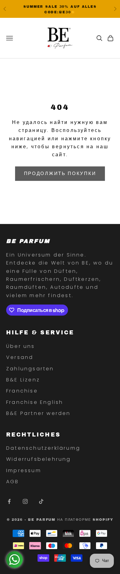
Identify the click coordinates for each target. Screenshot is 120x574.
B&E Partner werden (38, 413)
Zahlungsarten (30, 368)
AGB (12, 481)
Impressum (23, 470)
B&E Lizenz (23, 379)
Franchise (22, 390)
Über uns (20, 346)
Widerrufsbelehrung (38, 459)
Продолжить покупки (60, 173)
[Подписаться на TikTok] (41, 501)
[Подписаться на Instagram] (25, 501)
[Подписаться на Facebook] (9, 501)
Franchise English (34, 402)
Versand (19, 357)
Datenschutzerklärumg (43, 448)
